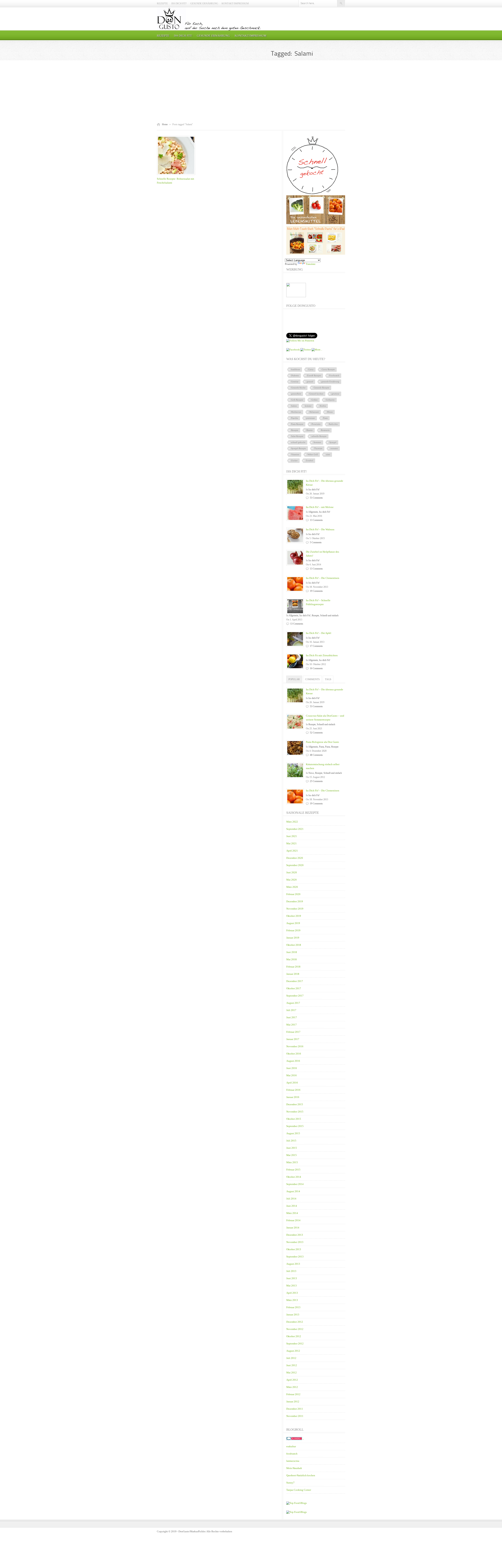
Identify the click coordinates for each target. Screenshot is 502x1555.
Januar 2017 (292, 1039)
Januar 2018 (292, 973)
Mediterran (296, 412)
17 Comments (316, 646)
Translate (311, 263)
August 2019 (293, 923)
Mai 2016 (291, 1075)
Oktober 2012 (293, 1336)
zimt (328, 454)
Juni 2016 (291, 1068)
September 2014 (295, 1184)
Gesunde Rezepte (321, 387)
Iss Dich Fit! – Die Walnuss (320, 529)
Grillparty (330, 400)
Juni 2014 (291, 1205)
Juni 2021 (291, 836)
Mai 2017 (291, 1024)
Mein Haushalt (294, 1468)
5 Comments (316, 542)
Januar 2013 (292, 1314)
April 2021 (292, 850)
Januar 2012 (292, 1401)
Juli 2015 (291, 1140)
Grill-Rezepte (297, 400)
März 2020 (292, 886)
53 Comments (316, 497)
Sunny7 (290, 1482)
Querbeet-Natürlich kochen (300, 1475)
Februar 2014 (293, 1220)
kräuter (308, 406)
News (311, 773)
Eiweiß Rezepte (314, 375)
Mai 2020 (291, 879)
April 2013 (292, 1292)
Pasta (325, 418)
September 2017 (295, 995)
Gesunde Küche (298, 387)
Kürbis (323, 406)
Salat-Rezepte (297, 436)
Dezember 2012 (294, 1321)
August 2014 (293, 1191)
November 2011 (294, 1416)
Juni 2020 (291, 872)
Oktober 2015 (293, 1118)
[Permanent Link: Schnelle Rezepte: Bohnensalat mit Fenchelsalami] (177, 175)
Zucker (294, 460)
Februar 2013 (293, 1307)
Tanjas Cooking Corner (298, 1489)
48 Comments (316, 755)
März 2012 (292, 1387)
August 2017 (293, 1002)
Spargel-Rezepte (298, 448)
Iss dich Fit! (179, 3)
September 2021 (295, 828)
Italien (294, 406)
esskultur (291, 1446)
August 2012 (293, 1350)
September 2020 (295, 865)
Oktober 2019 (293, 915)
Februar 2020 (293, 894)
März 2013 (292, 1300)
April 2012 (292, 1379)
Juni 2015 (291, 1147)
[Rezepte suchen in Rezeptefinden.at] (296, 1503)
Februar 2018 (293, 966)
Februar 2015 (293, 1169)
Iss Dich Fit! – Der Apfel (318, 633)
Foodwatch (334, 375)
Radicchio (333, 424)
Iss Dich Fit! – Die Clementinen (322, 578)
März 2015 (292, 1162)
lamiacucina (292, 1460)
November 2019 (294, 908)
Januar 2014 (292, 1227)
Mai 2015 (291, 1155)
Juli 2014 (291, 1198)
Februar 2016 (293, 1089)
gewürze (335, 394)
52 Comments (316, 732)
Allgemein (313, 511)
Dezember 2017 (294, 981)
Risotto (309, 430)
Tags (328, 679)
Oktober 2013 (293, 1249)
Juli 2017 (291, 1010)
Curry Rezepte (328, 369)
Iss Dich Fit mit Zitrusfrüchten (322, 655)
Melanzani (314, 412)
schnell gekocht (298, 442)
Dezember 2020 (294, 857)
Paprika (294, 418)
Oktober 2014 (293, 1176)
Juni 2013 (291, 1278)
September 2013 (295, 1256)
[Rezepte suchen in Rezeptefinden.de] (296, 1512)
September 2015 (295, 1126)
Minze (330, 412)
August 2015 (293, 1133)
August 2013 (293, 1263)
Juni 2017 (291, 1017)
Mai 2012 (291, 1372)
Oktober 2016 (293, 1053)
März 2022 (292, 821)
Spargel (332, 442)
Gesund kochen (316, 394)
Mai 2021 (291, 843)
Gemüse (294, 381)
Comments (312, 679)
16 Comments (316, 668)
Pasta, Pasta (324, 746)
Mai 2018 (291, 959)
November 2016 (294, 1046)
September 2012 (295, 1343)
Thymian (318, 448)
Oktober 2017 (293, 988)
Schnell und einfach (329, 615)
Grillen (314, 400)
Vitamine (295, 454)
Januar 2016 (292, 1097)
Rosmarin (325, 430)
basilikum (295, 369)
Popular (294, 679)
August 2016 (293, 1060)
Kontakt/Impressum (235, 3)
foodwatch (291, 1453)
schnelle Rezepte (319, 436)
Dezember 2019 (294, 901)
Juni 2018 (291, 952)
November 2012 (294, 1329)
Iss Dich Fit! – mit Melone (320, 507)
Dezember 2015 (294, 1104)
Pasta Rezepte (297, 424)
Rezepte (162, 3)
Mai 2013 (291, 1285)
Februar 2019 (293, 930)
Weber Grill (312, 454)
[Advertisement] (251, 91)
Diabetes (295, 375)
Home (165, 124)
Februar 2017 (293, 1031)
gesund (310, 381)
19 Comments (316, 591)
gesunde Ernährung (330, 381)
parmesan (310, 418)
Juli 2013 (291, 1271)
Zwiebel (309, 460)
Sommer (317, 442)
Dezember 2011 (294, 1408)
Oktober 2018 (293, 944)
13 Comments (316, 520)
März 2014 (292, 1213)
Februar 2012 (293, 1394)
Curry (311, 369)
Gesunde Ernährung (204, 3)
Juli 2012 (291, 1358)
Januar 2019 (292, 937)
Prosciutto (316, 424)
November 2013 (294, 1242)
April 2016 (292, 1082)
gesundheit (296, 394)
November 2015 (294, 1111)
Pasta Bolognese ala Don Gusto (322, 741)
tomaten (334, 448)
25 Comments (316, 781)
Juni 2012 (291, 1365)
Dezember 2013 (294, 1234)
